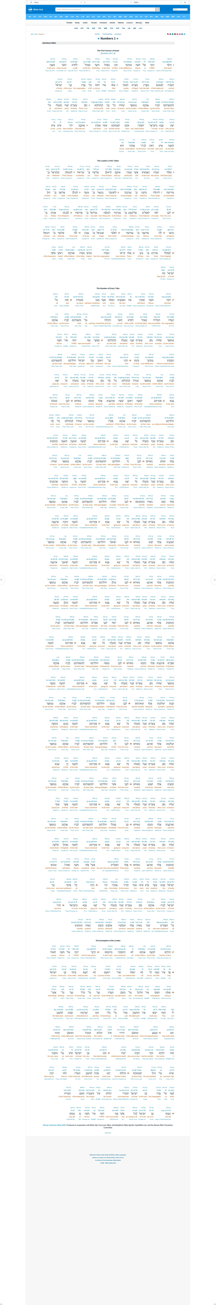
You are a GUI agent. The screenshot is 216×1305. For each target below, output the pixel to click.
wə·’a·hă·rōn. (96, 122)
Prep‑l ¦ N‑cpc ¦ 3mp (114, 131)
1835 (158, 227)
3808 (130, 946)
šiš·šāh (121, 398)
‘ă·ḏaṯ (83, 82)
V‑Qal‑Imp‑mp (111, 91)
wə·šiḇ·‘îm (170, 539)
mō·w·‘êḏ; (96, 62)
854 (82, 119)
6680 (87, 334)
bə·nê (126, 821)
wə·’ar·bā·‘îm (110, 398)
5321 (167, 247)
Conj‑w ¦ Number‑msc (120, 931)
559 (126, 79)
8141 (51, 59)
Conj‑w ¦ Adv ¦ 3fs (57, 111)
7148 (122, 247)
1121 (68, 79)
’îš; (148, 882)
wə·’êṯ (66, 297)
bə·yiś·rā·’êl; (152, 122)
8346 (170, 778)
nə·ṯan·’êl (100, 189)
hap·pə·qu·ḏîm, (162, 922)
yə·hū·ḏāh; (64, 519)
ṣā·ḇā (161, 122)
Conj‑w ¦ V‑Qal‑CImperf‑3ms (163, 305)
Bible (32, 34)
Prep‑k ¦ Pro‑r (96, 346)
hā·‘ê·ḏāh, (105, 250)
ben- (88, 169)
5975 (129, 166)
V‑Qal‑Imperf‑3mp (68, 131)
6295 (100, 227)
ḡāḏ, (127, 458)
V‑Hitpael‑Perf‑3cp (120, 958)
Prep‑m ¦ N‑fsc (145, 91)
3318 (160, 79)
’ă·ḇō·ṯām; (145, 102)
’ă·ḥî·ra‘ (155, 250)
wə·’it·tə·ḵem (80, 122)
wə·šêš (163, 498)
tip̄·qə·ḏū (141, 122)
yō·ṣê (172, 122)
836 (114, 227)
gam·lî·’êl (93, 209)
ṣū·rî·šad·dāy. (169, 189)
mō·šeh (137, 62)
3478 (59, 79)
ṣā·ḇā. (171, 398)
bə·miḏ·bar (128, 62)
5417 (100, 186)
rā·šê (61, 250)
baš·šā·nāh (51, 62)
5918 (85, 227)
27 (53, 206)
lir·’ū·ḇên (108, 169)
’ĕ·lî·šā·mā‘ (132, 209)
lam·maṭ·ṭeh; (169, 142)
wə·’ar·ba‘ (149, 579)
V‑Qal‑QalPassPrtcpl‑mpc (118, 258)
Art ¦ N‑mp (147, 178)
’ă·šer (136, 169)
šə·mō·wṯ (155, 169)
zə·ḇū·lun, (112, 579)
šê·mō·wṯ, (121, 102)
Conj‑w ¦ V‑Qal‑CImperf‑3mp (120, 366)
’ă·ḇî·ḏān (53, 209)
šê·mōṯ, (171, 519)
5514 (114, 59)
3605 (88, 79)
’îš (60, 122)
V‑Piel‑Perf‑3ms (86, 346)
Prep (144, 70)
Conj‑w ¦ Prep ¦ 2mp (79, 131)
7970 (161, 697)
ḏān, (114, 741)
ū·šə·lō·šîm (160, 700)
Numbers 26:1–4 (108, 53)
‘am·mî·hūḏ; (116, 209)
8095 (69, 166)
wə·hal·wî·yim (165, 949)
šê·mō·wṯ (135, 377)
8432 (109, 946)
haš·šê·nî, (118, 317)
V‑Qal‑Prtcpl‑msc (54, 386)
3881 (167, 946)
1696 (168, 59)
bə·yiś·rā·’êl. (73, 902)
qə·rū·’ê (122, 250)
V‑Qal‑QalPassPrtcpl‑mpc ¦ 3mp (153, 406)
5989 (117, 206)
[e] (171, 59)
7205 (108, 166)
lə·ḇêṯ (158, 102)
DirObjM (103, 91)
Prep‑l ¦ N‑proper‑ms (106, 178)
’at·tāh (105, 122)
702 (56, 516)
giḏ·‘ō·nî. (171, 230)
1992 (162, 267)
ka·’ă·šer (96, 337)
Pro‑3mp (163, 279)
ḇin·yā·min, (111, 700)
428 (169, 166)
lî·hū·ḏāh (156, 189)
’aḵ (170, 969)
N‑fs (67, 111)
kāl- (90, 82)
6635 (160, 119)
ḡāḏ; (75, 478)
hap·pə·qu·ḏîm (113, 862)
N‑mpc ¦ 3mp (145, 111)
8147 (170, 697)
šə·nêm (162, 882)
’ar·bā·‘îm (160, 660)
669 (147, 206)
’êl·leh (129, 250)
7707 (81, 166)
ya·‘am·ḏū (128, 169)
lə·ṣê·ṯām (159, 82)
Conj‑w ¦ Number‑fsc (88, 406)
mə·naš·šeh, (104, 660)
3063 (156, 186)
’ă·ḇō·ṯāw (131, 142)
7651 (55, 596)
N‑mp (123, 111)
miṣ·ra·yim (134, 82)
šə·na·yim (170, 700)
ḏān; (66, 761)
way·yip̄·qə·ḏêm (168, 357)
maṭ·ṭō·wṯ (81, 250)
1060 (90, 354)
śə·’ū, (113, 82)
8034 (121, 99)
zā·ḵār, (108, 377)
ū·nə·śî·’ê (53, 862)
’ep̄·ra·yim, (94, 620)
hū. (123, 142)
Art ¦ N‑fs (106, 258)
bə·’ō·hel (106, 62)
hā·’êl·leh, (110, 297)
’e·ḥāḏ (57, 801)
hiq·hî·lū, (157, 317)
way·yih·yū (124, 357)
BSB (36, 34)
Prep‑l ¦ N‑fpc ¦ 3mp (168, 111)
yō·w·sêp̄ (112, 620)
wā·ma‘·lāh (123, 337)
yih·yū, (70, 122)
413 (143, 59)
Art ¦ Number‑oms (61, 70)
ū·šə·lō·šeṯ (122, 922)
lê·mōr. (125, 82)
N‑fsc (84, 91)
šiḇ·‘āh (56, 599)
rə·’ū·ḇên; (129, 398)
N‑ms (98, 70)
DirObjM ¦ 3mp (125, 131)
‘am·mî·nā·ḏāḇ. (126, 189)
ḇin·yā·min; (64, 720)
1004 (156, 99)
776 (146, 79)
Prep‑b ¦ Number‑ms (84, 70)
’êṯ (130, 297)
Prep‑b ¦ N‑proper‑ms (151, 131)
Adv (170, 978)
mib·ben (84, 102)
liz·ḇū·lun (74, 189)
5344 (96, 294)
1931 (120, 139)
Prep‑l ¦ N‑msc (156, 111)
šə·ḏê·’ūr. (80, 169)
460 (61, 227)
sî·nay (115, 62)
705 (112, 395)
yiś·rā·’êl (171, 270)
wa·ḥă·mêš (90, 398)
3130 (155, 206)
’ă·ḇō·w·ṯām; (70, 250)
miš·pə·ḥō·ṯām (75, 317)
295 (146, 227)
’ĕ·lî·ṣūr (96, 169)
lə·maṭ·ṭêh (138, 398)
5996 (130, 227)
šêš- (148, 922)
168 (107, 59)
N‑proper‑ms (150, 70)
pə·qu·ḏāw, (109, 418)
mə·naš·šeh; (50, 680)
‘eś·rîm (74, 102)
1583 (94, 206)
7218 (96, 79)
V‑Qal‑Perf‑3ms (84, 870)
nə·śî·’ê (89, 250)
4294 (170, 139)
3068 (151, 59)
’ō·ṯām (127, 122)
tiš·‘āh (65, 438)
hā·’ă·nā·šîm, (145, 169)
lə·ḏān (159, 230)
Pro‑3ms (121, 151)
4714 (134, 79)
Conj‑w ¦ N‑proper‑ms (95, 131)
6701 (170, 186)
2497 (47, 186)
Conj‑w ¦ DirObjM (64, 305)
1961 (69, 119)
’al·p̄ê (54, 250)
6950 (157, 314)
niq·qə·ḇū (96, 297)
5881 (140, 247)
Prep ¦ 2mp (118, 178)
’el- (145, 62)
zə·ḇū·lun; (64, 599)
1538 (100, 99)
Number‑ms (120, 406)
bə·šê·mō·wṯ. (78, 297)
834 (135, 166)
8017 (56, 166)
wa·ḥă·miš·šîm (52, 438)
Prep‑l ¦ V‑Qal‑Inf (123, 91)
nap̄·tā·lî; (65, 841)
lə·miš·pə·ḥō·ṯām (167, 102)
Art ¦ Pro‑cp (111, 305)
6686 (85, 186)
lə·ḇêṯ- (143, 142)
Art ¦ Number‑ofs (169, 91)
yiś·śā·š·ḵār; (63, 559)
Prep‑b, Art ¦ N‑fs (50, 70)
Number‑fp (78, 406)
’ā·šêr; (66, 801)
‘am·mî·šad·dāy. (127, 230)
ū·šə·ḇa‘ (150, 781)
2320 (74, 59)
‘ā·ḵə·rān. (85, 230)
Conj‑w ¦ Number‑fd (138, 709)
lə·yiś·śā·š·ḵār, (110, 189)
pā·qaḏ (86, 862)
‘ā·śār (155, 882)
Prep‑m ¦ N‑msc (83, 111)
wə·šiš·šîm (170, 781)
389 (168, 966)
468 (96, 166)
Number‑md (170, 709)
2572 (54, 435)
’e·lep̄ (100, 398)
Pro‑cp (129, 258)
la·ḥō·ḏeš (74, 62)
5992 (128, 186)
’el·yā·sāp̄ (60, 230)
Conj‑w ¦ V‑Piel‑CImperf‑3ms (164, 70)
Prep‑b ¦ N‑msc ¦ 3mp (106, 958)
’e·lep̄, (172, 498)
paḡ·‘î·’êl (101, 230)
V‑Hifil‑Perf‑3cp (156, 326)
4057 (128, 59)
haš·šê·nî (62, 62)
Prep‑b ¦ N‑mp (79, 305)
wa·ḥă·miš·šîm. (139, 498)
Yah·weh (151, 62)
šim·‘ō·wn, (53, 398)
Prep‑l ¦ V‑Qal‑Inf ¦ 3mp (157, 91)
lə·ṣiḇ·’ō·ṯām (115, 122)
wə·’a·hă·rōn (65, 862)
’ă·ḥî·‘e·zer (145, 230)
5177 (143, 186)
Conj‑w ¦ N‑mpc (52, 870)
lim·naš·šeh (106, 209)
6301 (79, 206)
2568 (91, 395)
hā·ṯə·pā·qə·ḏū (120, 949)
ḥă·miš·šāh (64, 478)
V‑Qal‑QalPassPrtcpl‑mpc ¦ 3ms (104, 426)
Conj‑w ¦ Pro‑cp (167, 178)
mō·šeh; (59, 337)
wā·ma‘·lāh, (58, 102)
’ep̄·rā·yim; (170, 660)
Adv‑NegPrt (130, 958)
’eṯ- (105, 82)
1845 (46, 227)
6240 (154, 879)
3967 (78, 395)
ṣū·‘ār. (86, 189)
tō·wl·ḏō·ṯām (71, 357)
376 (58, 119)
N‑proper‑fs (114, 70)
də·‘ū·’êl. (46, 230)
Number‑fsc (147, 931)
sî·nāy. (136, 357)
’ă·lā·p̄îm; (108, 922)
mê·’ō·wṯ (149, 498)
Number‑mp (109, 931)
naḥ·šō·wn (143, 189)
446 (62, 186)
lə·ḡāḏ (75, 230)
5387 (88, 247)
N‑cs (162, 131)
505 (53, 247)
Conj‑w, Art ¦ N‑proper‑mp (164, 958)
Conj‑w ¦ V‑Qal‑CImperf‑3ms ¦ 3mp (164, 366)
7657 (170, 536)
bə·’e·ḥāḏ (86, 62)
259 (88, 59)
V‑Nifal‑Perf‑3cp (95, 305)
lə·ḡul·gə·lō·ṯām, (124, 377)
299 (155, 247)
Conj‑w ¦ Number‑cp (109, 406)
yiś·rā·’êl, (58, 82)
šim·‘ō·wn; (73, 438)
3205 (108, 314)
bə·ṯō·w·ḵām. (107, 949)
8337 (120, 395)
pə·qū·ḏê (68, 882)
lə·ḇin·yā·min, (64, 209)
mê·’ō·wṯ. (77, 398)
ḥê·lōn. (47, 189)
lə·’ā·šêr (114, 230)
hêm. (163, 270)
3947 (167, 294)
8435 (73, 354)
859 (104, 119)
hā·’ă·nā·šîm (120, 297)
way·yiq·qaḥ (166, 297)
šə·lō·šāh (55, 841)
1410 (74, 227)
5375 (112, 79)
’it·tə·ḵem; (117, 169)
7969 (162, 455)
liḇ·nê (169, 209)
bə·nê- (69, 82)
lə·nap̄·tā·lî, (167, 250)
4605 (59, 99)
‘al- (86, 317)
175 (98, 119)
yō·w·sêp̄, (155, 209)
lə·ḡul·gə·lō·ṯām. (97, 102)
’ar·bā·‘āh (55, 519)
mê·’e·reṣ (145, 82)
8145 (63, 59)
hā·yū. (105, 882)
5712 (82, 79)
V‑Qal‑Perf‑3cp (103, 891)
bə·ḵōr (91, 357)
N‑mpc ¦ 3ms (131, 151)
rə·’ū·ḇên (99, 357)
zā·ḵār (107, 102)
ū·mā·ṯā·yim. (139, 700)
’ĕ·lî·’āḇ (62, 189)
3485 (113, 186)
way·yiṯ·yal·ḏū (106, 317)
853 (103, 79)
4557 (133, 99)
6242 (74, 99)
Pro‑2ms (104, 131)
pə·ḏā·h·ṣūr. (78, 209)
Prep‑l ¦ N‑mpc (167, 218)
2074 (74, 186)
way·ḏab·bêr (167, 62)
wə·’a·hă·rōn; (140, 297)
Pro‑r (136, 178)
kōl (66, 377)
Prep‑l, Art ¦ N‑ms (73, 70)
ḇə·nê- (108, 357)
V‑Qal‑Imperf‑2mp (139, 131)
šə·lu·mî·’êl (55, 169)
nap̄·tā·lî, (113, 821)
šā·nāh (66, 102)
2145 (106, 99)
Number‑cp (74, 111)
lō (132, 949)
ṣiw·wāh (87, 337)
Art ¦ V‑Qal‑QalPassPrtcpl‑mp (110, 870)
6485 (141, 119)
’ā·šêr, (114, 781)
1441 (170, 227)
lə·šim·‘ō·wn (67, 169)
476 (134, 206)
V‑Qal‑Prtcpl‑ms (169, 131)
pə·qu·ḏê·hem (156, 398)
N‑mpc (70, 91)
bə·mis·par (133, 102)
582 (123, 294)
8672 (64, 435)
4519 (107, 206)
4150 (96, 59)
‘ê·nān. (140, 250)
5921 (84, 314)
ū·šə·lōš (163, 458)
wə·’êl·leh (168, 169)
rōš (99, 82)
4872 (137, 59)
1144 (66, 206)
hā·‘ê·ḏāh (170, 317)
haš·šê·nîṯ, (170, 82)
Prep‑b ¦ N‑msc (127, 70)
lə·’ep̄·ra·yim (145, 209)
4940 (170, 99)
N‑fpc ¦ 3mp (78, 326)
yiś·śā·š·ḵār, (111, 539)
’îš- (142, 882)
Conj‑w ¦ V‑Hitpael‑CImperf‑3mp (102, 326)
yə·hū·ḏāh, (112, 498)
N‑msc (98, 91)
